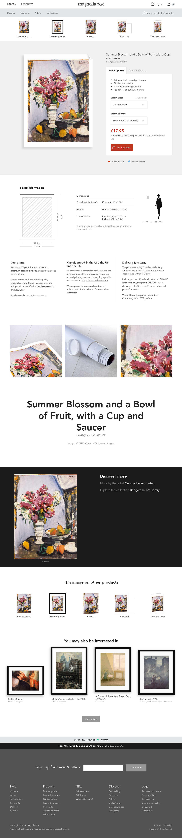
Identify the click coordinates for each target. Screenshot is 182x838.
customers (72, 292)
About (13, 795)
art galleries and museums (95, 280)
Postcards (48, 806)
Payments (15, 802)
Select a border (118, 113)
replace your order (147, 295)
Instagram (114, 810)
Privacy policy (149, 795)
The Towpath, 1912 (148, 699)
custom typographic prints (58, 829)
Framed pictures (51, 795)
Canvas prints (50, 799)
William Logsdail (59, 702)
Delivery (126, 279)
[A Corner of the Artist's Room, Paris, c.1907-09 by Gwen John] (113, 670)
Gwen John (100, 702)
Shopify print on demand (160, 829)
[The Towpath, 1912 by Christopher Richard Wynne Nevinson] (156, 672)
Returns (14, 810)
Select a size (129, 97)
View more (91, 719)
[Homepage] (91, 5)
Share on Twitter (138, 161)
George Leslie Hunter (116, 61)
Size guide (142, 97)
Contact (14, 791)
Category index (116, 806)
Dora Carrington (15, 702)
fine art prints (39, 295)
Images (11, 4)
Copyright (147, 806)
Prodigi (169, 825)
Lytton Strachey (16, 699)
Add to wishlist (117, 161)
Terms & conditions (151, 791)
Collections (52, 13)
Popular (11, 13)
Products (27, 4)
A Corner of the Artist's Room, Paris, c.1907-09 (113, 697)
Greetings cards (51, 810)
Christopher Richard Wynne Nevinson (155, 702)
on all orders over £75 (91, 746)
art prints (139, 89)
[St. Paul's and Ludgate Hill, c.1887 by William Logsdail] (69, 671)
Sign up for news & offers (58, 767)
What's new (49, 814)
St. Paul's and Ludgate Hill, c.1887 (69, 699)
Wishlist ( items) (84, 799)
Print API (158, 825)
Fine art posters (51, 791)
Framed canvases (52, 802)
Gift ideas (81, 795)
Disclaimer (147, 810)
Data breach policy (151, 802)
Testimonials (16, 799)
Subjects (24, 13)
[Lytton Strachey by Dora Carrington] (25, 680)
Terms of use (148, 799)
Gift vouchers (82, 791)
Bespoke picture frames (34, 829)
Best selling (115, 791)
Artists (38, 13)
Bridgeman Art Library (145, 490)
